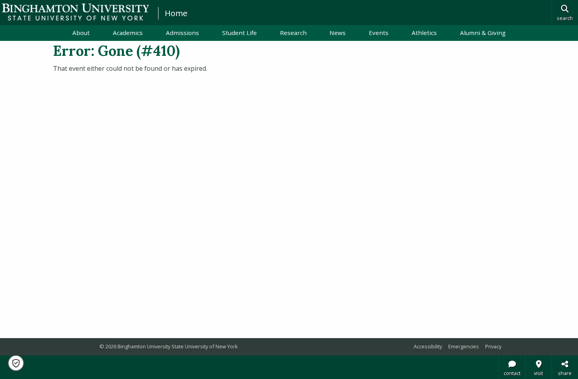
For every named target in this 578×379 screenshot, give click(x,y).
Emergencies (463, 346)
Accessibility (428, 346)
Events (378, 33)
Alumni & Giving (483, 33)
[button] (16, 363)
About (81, 33)
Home (176, 12)
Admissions (182, 33)
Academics (128, 33)
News (337, 33)
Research (293, 33)
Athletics (424, 33)
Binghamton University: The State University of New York (75, 12)
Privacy (493, 346)
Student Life (239, 33)
